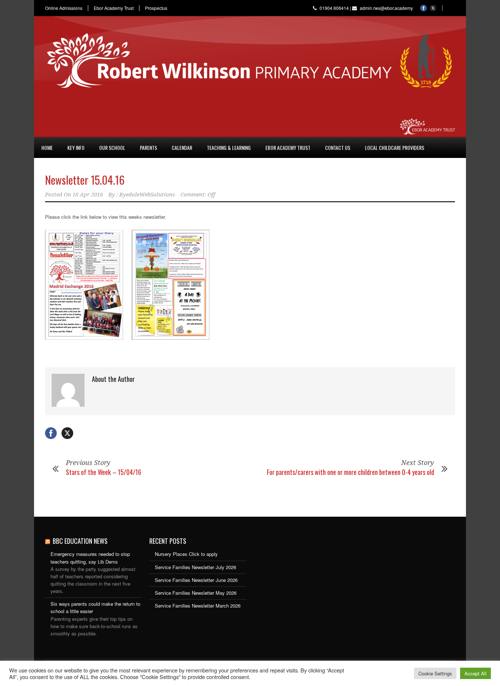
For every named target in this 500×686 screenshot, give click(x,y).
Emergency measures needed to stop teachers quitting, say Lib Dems (90, 557)
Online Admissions (63, 8)
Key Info (76, 147)
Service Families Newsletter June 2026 (196, 579)
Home (47, 147)
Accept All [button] (475, 673)
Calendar (182, 147)
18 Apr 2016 (87, 194)
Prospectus (156, 8)
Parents (148, 147)
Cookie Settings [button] (435, 673)
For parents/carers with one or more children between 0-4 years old (350, 472)
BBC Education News (80, 541)
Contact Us (337, 147)
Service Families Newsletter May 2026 (195, 592)
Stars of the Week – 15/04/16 (103, 472)
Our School (112, 147)
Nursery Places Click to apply (186, 553)
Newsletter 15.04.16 (84, 180)
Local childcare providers (394, 147)
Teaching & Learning (229, 147)
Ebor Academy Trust (114, 8)
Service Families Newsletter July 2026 (195, 567)
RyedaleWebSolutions (147, 194)
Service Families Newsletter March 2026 (197, 605)
